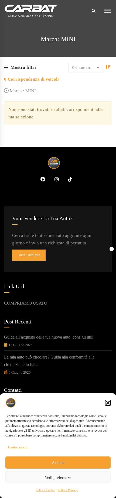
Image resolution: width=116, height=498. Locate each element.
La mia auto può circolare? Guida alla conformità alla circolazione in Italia (49, 361)
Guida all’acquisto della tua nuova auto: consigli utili (48, 337)
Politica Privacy (68, 490)
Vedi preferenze (58, 477)
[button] (108, 402)
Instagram (55, 179)
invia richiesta (29, 255)
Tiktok (68, 179)
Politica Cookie (45, 490)
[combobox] (85, 67)
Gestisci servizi (18, 447)
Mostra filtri (23, 67)
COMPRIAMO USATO (25, 303)
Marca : (22, 90)
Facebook (41, 179)
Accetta (58, 463)
